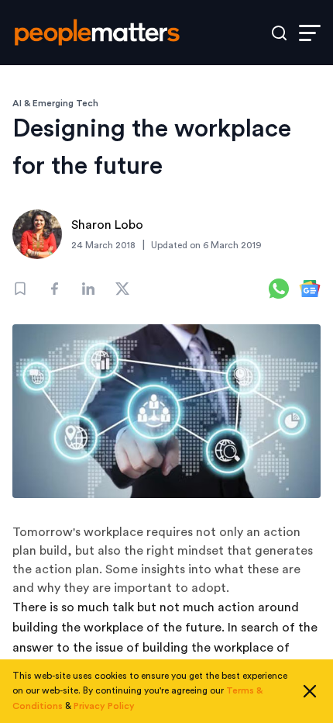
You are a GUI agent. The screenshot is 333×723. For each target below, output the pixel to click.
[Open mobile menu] (310, 33)
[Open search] (279, 33)
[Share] (54, 288)
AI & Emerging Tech (55, 103)
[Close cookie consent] (310, 691)
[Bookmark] (20, 288)
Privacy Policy (104, 706)
